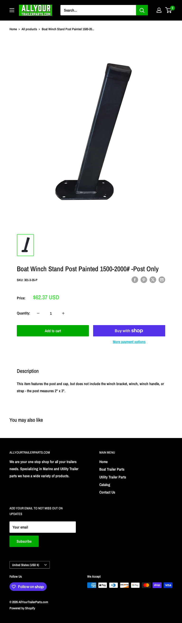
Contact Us (107, 492)
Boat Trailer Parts (111, 469)
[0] (169, 10)
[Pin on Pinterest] (144, 279)
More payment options (129, 341)
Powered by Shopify (22, 608)
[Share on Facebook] (135, 279)
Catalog (104, 484)
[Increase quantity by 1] (63, 313)
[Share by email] (162, 279)
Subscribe (24, 541)
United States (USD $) (25, 565)
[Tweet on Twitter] (153, 279)
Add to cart (53, 330)
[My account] (159, 10)
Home (13, 29)
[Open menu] (11, 10)
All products (29, 29)
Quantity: (23, 313)
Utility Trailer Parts (112, 477)
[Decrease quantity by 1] (38, 313)
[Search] (142, 10)
